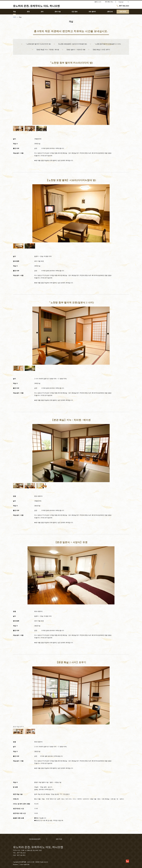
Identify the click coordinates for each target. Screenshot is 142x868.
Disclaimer (15, 864)
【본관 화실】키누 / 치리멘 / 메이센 (47, 49)
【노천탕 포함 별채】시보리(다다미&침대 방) (72, 44)
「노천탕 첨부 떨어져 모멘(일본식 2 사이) (107, 44)
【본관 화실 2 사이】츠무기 (101, 49)
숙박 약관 (59, 839)
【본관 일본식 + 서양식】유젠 (75, 49)
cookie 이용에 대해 (24, 864)
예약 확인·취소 (109, 2)
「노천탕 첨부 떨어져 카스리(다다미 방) (38, 44)
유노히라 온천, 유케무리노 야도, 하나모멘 (38, 847)
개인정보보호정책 (34, 839)
